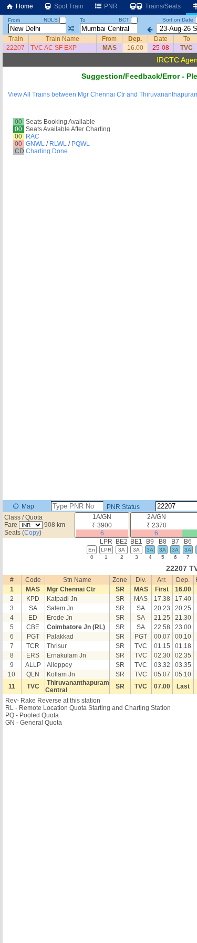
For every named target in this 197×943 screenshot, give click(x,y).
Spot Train (68, 6)
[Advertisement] (98, 832)
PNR (110, 6)
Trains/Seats (162, 6)
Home (23, 6)
